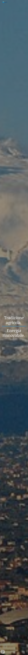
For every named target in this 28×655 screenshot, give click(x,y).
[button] (14, 652)
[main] (14, 327)
